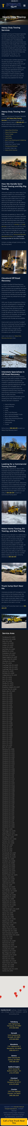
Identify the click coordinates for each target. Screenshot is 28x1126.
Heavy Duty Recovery (11, 132)
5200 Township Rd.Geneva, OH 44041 (14, 1059)
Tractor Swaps (9, 134)
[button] (16, 996)
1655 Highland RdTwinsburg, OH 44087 (14, 1025)
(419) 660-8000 (14, 1028)
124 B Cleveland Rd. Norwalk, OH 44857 (14, 1036)
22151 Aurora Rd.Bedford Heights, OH (14, 1070)
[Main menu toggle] (24, 6)
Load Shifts (8, 136)
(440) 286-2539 (14, 1062)
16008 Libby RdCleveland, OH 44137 (14, 1081)
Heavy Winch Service (11, 150)
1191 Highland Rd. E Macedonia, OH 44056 (14, 1047)
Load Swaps (8, 138)
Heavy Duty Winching (11, 130)
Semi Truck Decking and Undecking (15, 140)
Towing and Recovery (11, 146)
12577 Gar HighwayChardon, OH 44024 (14, 1092)
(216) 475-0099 (14, 1073)
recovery (16, 224)
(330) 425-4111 (14, 1050)
